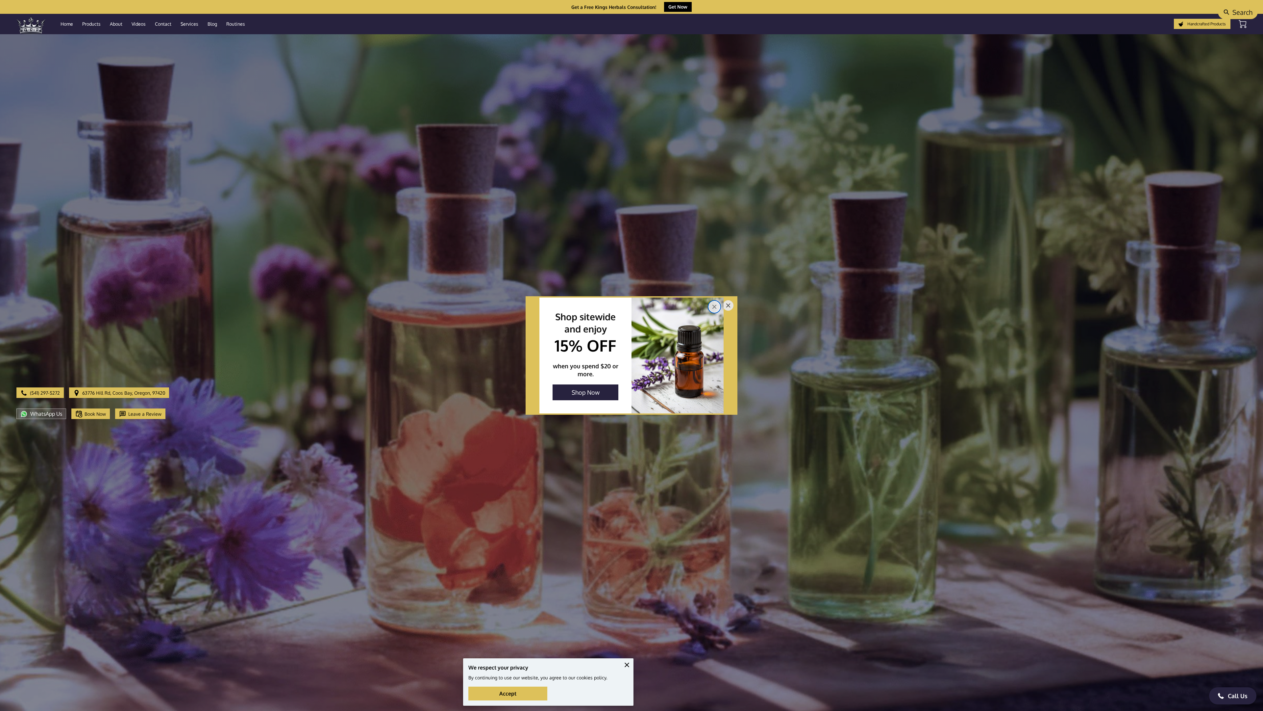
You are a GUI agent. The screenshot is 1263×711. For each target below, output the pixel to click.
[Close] (714, 307)
